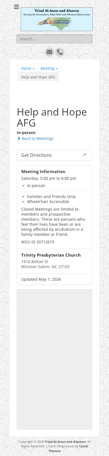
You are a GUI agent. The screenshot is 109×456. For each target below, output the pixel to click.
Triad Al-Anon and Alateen (65, 441)
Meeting (49, 68)
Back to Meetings (37, 138)
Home (28, 68)
